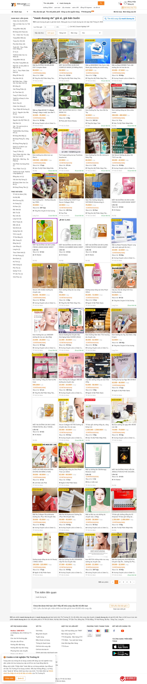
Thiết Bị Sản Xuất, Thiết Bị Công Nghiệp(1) (21, 172)
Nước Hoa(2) (17, 103)
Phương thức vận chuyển (19, 651)
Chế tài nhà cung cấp (43, 646)
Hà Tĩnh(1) (16, 261)
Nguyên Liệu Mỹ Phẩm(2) (21, 120)
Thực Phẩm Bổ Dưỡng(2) (21, 109)
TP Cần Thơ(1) (18, 274)
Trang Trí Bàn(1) (18, 151)
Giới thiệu (39, 631)
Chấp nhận (9, 678)
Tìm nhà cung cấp (120, 19)
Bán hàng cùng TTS (130, 7)
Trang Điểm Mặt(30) (19, 29)
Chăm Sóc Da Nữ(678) (20, 21)
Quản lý (21, 678)
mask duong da (41, 597)
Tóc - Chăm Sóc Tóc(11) (21, 35)
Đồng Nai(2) (17, 243)
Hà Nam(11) (17, 206)
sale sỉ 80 (75, 7)
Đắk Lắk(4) (16, 225)
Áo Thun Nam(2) (18, 92)
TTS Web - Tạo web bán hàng (71, 640)
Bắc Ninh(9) (17, 209)
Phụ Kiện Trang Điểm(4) (20, 63)
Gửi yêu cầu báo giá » (119, 606)
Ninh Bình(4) (17, 228)
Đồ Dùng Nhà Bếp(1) (19, 136)
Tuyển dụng (40, 637)
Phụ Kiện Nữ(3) (18, 78)
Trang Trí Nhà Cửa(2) (20, 95)
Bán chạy (74, 33)
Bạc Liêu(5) (16, 216)
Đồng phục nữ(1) (18, 176)
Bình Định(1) (17, 258)
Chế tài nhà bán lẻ (42, 649)
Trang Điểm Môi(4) (19, 59)
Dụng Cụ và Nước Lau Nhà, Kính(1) (20, 147)
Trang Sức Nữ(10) (19, 41)
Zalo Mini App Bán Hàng (69, 643)
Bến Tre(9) (16, 212)
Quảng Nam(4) (17, 231)
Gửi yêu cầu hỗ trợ (17, 641)
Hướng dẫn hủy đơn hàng (19, 648)
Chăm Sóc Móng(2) (19, 106)
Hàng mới (62, 33)
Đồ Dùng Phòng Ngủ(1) (20, 143)
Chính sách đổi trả (17, 654)
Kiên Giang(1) (17, 265)
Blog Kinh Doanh (41, 634)
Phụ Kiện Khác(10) (19, 44)
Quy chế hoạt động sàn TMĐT (71, 631)
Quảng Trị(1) (17, 271)
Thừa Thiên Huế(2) (19, 252)
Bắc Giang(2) (17, 240)
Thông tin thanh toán (43, 643)
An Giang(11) (17, 203)
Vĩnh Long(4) (17, 234)
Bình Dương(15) (18, 200)
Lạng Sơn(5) (17, 219)
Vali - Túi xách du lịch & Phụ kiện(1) (20, 127)
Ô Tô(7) (15, 52)
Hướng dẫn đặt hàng (18, 644)
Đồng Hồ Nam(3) (18, 75)
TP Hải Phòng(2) (18, 255)
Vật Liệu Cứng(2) (18, 117)
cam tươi (57, 7)
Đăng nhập (132, 1)
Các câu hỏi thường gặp (19, 638)
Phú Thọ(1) (16, 268)
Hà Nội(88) (16, 197)
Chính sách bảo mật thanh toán (46, 652)
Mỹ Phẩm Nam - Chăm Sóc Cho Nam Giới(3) (20, 82)
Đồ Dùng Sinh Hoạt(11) (20, 32)
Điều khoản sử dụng (43, 640)
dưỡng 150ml (47, 7)
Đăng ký (131, 4)
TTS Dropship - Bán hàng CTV (71, 637)
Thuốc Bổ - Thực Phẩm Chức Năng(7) (20, 48)
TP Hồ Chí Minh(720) (19, 194)
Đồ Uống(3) (16, 86)
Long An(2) (16, 249)
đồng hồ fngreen (86, 7)
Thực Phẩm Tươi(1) (19, 168)
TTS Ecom (65, 646)
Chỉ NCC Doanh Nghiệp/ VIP (79, 26)
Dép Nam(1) (17, 123)
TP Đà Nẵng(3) (18, 237)
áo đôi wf (97, 7)
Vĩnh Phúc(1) (17, 277)
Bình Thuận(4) (17, 222)
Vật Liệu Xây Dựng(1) (20, 179)
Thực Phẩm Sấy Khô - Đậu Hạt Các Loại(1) (21, 155)
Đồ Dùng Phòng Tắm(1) (20, 187)
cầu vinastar (66, 7)
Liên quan (50, 33)
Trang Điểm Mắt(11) (19, 38)
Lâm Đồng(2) (17, 246)
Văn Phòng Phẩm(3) (19, 89)
